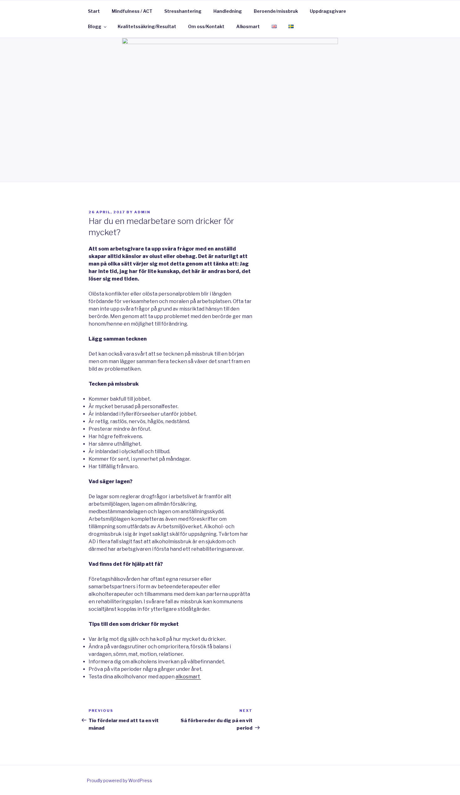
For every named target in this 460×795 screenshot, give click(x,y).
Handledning (227, 11)
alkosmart (188, 677)
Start (94, 11)
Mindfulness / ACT (132, 11)
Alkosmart (248, 26)
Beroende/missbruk (276, 11)
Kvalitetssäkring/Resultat (147, 26)
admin (142, 212)
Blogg (94, 26)
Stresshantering (183, 11)
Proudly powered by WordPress (119, 780)
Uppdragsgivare (328, 11)
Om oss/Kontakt (206, 26)
